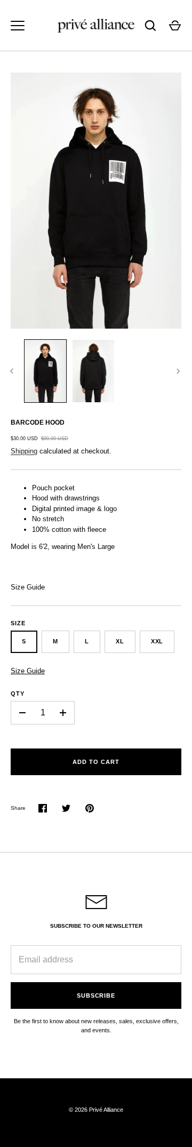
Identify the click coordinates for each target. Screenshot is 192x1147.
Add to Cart (96, 762)
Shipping (24, 451)
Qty (18, 693)
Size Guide (28, 587)
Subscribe (96, 995)
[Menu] (17, 25)
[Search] (150, 25)
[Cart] (175, 25)
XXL (157, 641)
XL (120, 641)
